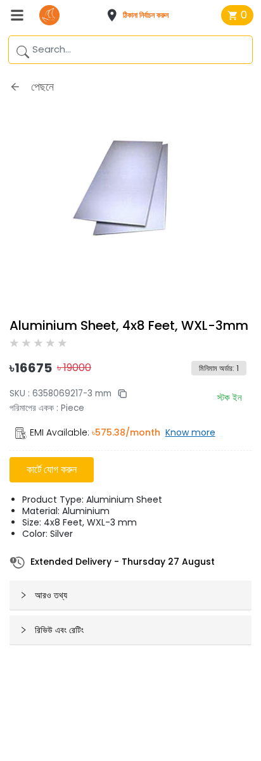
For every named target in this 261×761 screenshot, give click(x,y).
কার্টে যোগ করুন (52, 469)
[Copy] (119, 393)
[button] (142, 15)
